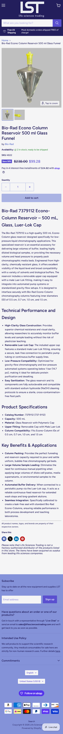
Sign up (49, 599)
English (30, 673)
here (57, 651)
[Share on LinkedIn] (16, 538)
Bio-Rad (9, 144)
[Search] (57, 23)
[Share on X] (10, 538)
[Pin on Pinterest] (22, 538)
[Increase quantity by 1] (30, 187)
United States (30, 681)
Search (31, 721)
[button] (7, 114)
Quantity (6, 180)
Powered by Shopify (31, 728)
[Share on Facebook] (4, 538)
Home (5, 40)
